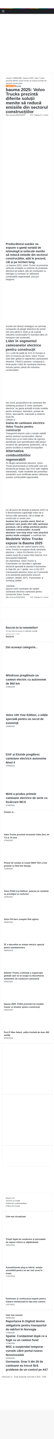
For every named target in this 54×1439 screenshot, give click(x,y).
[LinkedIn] (6, 600)
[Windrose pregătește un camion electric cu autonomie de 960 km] (27, 672)
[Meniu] (3, 12)
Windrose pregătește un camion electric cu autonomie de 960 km (26, 679)
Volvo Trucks (29, 265)
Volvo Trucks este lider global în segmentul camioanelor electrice (27, 359)
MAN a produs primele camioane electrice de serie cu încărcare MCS (26, 798)
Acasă (8, 78)
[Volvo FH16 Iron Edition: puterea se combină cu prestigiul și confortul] (18, 888)
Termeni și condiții (13, 1201)
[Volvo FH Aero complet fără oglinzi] (18, 916)
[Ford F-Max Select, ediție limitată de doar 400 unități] (18, 1029)
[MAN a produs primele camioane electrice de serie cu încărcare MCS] (27, 791)
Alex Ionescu (11, 115)
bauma (18, 86)
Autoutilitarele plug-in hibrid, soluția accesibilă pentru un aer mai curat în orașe (24, 1270)
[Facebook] (0, 1406)
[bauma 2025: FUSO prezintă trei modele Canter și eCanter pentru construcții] (18, 1001)
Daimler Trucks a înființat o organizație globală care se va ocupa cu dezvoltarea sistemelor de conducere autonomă (24, 976)
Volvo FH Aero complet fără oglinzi (21, 919)
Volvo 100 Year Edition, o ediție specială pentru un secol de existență (27, 719)
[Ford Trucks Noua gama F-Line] (27, 4)
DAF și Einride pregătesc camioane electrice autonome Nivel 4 (26, 758)
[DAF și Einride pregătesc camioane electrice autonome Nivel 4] (27, 751)
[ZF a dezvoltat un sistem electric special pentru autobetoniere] (18, 942)
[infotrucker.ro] (6, 11)
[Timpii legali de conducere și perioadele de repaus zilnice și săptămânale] (19, 1236)
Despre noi (10, 1198)
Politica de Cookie (13, 1206)
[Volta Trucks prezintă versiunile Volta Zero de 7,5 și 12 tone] (18, 832)
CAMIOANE (17, 78)
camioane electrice (15, 591)
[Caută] (51, 12)
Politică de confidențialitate (16, 1203)
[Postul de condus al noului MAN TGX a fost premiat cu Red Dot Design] (18, 860)
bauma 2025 (12, 589)
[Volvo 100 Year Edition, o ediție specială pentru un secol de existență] (27, 712)
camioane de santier (29, 589)
